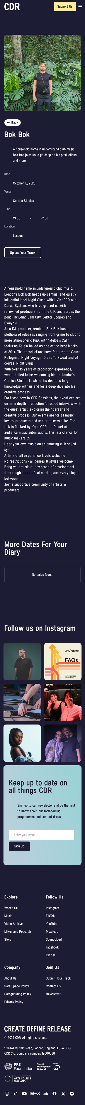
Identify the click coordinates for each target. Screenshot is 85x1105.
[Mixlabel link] (35, 1093)
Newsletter (53, 994)
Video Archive (13, 924)
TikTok (50, 916)
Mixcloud (52, 932)
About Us (10, 978)
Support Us (65, 7)
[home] (12, 6)
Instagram (52, 908)
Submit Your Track (58, 978)
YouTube (51, 924)
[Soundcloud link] (45, 1093)
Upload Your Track (23, 253)
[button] (80, 6)
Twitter (50, 955)
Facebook (52, 947)
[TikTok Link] (15, 1093)
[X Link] (54, 1093)
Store (8, 939)
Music (8, 916)
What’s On (11, 908)
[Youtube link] (24, 1093)
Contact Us (53, 986)
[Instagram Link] (7, 1093)
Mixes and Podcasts (17, 932)
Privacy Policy (13, 1002)
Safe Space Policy (16, 986)
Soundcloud (54, 939)
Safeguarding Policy (17, 994)
